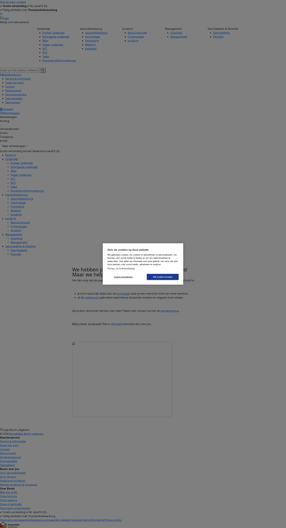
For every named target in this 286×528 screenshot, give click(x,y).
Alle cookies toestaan (162, 277)
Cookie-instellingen (123, 277)
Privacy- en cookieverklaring (121, 268)
